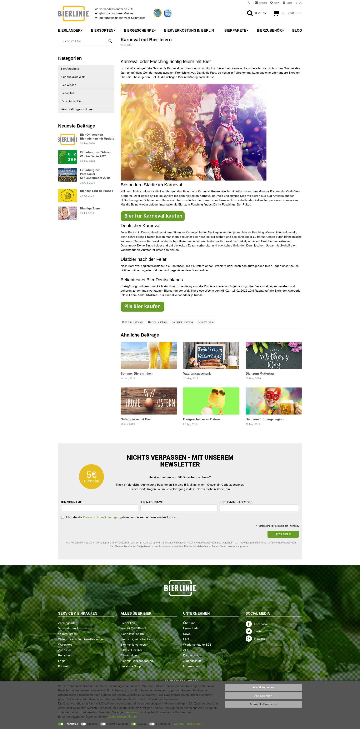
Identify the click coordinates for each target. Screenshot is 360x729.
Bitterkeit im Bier (131, 650)
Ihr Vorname (71, 502)
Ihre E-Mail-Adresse (236, 502)
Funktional (163, 723)
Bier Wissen (68, 85)
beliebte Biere (206, 322)
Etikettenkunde (130, 655)
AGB (186, 650)
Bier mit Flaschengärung (137, 660)
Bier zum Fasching (182, 322)
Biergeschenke (139, 30)
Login (61, 660)
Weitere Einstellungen (188, 723)
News (186, 633)
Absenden (283, 534)
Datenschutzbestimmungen (101, 517)
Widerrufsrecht (68, 633)
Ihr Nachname (151, 502)
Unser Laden (191, 628)
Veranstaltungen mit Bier (77, 109)
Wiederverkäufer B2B (197, 644)
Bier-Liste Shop (131, 666)
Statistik (92, 723)
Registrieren (66, 655)
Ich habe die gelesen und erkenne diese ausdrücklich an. (122, 517)
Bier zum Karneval (132, 322)
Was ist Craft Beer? (133, 628)
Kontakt (63, 666)
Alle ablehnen (263, 695)
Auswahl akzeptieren (263, 704)
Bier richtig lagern (132, 633)
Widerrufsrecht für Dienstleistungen (81, 639)
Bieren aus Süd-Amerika (268, 195)
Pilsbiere (209, 286)
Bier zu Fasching (157, 322)
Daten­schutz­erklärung (123, 716)
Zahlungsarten (67, 623)
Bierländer (69, 30)
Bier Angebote (70, 68)
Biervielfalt (67, 93)
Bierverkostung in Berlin (189, 30)
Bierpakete (235, 30)
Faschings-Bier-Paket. (236, 204)
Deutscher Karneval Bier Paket (226, 241)
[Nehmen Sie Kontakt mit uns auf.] (250, 2)
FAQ (186, 639)
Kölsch (239, 191)
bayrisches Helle (229, 245)
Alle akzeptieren (263, 687)
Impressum (190, 666)
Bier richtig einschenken (136, 639)
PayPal (141, 723)
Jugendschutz (192, 660)
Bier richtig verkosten (134, 644)
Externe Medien (117, 723)
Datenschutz (191, 655)
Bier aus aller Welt (73, 76)
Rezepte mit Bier (71, 101)
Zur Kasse (65, 650)
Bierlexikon (128, 623)
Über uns (189, 623)
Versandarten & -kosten (73, 628)
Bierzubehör (269, 30)
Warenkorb (65, 644)
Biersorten (102, 30)
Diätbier (128, 259)
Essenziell (71, 723)
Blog (297, 30)
